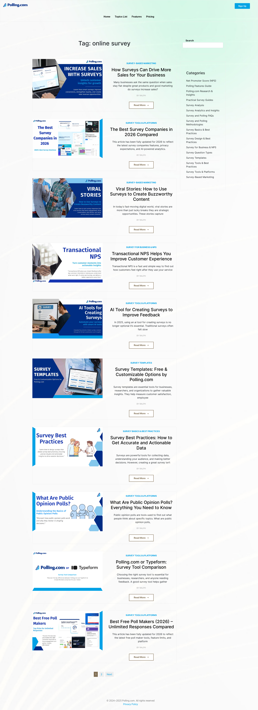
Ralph (143, 95)
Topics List (121, 16)
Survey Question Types (199, 152)
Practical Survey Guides (199, 99)
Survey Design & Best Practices (198, 140)
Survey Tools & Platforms (141, 123)
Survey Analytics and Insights (202, 110)
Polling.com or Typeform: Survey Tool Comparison (141, 564)
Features (137, 16)
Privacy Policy (130, 704)
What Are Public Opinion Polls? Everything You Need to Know (141, 505)
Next (109, 674)
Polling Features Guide (198, 85)
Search (190, 40)
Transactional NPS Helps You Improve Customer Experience (141, 256)
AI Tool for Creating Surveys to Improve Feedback (141, 312)
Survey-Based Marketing (141, 63)
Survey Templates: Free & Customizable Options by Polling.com (141, 374)
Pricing (150, 16)
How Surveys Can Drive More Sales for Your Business (141, 72)
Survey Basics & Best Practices (141, 431)
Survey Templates (141, 362)
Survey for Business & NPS (141, 247)
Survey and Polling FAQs (200, 115)
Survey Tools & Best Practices (197, 164)
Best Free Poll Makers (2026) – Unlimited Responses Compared (141, 624)
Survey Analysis (195, 105)
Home (107, 16)
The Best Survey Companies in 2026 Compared (141, 132)
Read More (140, 105)
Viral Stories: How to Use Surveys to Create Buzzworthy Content (141, 194)
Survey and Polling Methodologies (196, 122)
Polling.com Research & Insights (199, 93)
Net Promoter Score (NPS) (201, 80)
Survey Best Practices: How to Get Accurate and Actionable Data (141, 443)
